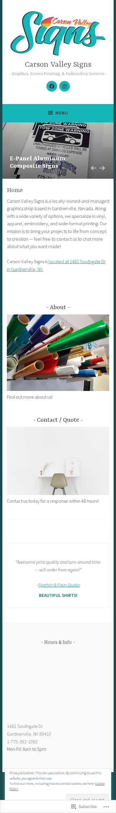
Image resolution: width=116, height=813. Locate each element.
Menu (61, 113)
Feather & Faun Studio (59, 585)
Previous (92, 167)
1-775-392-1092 (22, 742)
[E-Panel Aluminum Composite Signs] (58, 150)
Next (102, 167)
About (58, 307)
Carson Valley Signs (58, 64)
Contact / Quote (58, 420)
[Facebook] (52, 86)
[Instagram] (65, 86)
